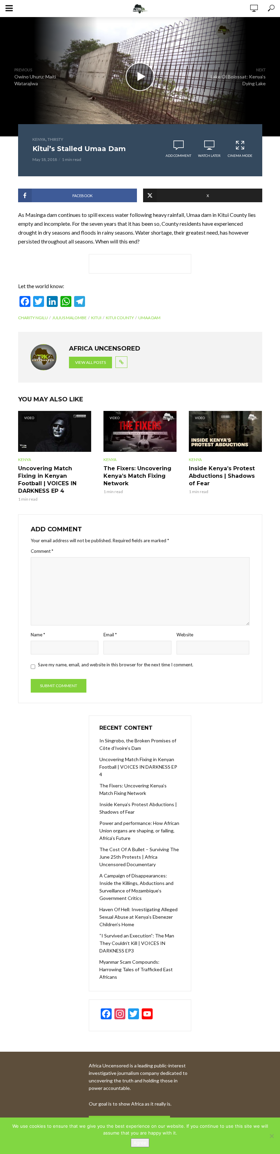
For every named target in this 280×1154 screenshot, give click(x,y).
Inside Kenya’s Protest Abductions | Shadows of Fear (222, 476)
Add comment (178, 155)
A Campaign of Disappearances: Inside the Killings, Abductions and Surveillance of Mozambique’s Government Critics (136, 887)
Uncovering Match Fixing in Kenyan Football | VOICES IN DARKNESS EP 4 (47, 479)
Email (110, 634)
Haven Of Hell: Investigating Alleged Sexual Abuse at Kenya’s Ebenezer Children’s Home (138, 916)
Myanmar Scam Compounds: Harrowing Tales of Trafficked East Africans (136, 969)
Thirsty (55, 139)
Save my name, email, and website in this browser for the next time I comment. (115, 664)
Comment (42, 551)
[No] (271, 1136)
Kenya (38, 139)
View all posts (90, 362)
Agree (140, 1142)
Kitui (96, 317)
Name (38, 634)
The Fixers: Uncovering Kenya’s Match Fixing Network (137, 476)
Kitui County (120, 317)
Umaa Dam (149, 317)
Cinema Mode (240, 155)
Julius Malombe (69, 317)
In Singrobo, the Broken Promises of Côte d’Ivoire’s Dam (137, 744)
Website (185, 634)
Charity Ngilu (33, 317)
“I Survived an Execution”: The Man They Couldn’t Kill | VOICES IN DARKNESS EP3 (136, 943)
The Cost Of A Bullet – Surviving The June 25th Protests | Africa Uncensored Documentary (139, 856)
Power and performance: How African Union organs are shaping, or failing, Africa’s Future (139, 830)
